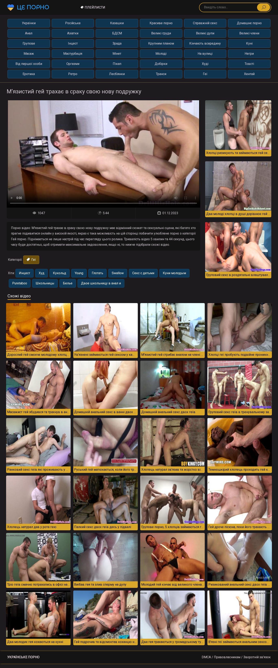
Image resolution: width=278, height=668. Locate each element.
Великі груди (161, 33)
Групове (29, 43)
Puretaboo (19, 283)
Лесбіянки (117, 74)
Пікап (117, 64)
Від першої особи (28, 64)
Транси (161, 74)
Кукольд (59, 273)
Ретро (72, 74)
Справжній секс (205, 23)
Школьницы (45, 283)
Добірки (161, 64)
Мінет (117, 54)
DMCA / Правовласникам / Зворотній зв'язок (236, 657)
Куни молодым (174, 273)
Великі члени (249, 33)
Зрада (117, 43)
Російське (73, 23)
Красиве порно (161, 23)
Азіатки (72, 33)
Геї (205, 74)
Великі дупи (205, 33)
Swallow (118, 273)
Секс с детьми (143, 273)
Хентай (249, 74)
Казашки (117, 23)
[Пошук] (263, 7)
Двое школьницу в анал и (101, 283)
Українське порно (23, 657)
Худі (205, 64)
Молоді (160, 54)
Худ (41, 273)
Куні (249, 43)
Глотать (97, 273)
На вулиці (205, 54)
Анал (28, 33)
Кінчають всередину (205, 43)
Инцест (24, 273)
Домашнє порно (249, 23)
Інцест (73, 43)
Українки (29, 23)
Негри (249, 54)
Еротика (29, 74)
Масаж (29, 54)
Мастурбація (72, 54)
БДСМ (117, 33)
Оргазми (72, 64)
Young (79, 273)
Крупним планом (161, 43)
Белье (67, 283)
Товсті (249, 64)
